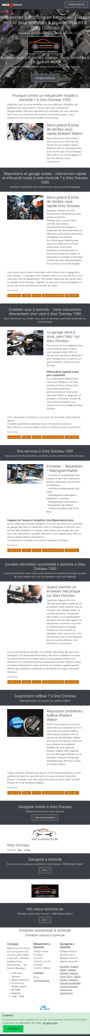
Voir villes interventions (45, 817)
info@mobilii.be (76, 4)
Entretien (26, 296)
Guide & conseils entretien (53, 296)
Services (37, 296)
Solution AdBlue (71, 296)
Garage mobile (14, 296)
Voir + (45, 870)
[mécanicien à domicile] (12, 4)
